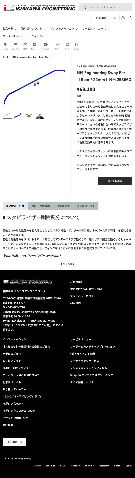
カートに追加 (115, 180)
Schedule (15, 49)
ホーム (6, 56)
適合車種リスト (86, 206)
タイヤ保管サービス (82, 382)
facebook (35, 49)
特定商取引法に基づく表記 (86, 289)
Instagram (57, 49)
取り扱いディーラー (14, 389)
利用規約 (75, 303)
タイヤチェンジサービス (84, 361)
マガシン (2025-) (13, 403)
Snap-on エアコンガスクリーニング (91, 375)
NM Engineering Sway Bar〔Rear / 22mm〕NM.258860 (31, 56)
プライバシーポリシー (83, 296)
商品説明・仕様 (15, 206)
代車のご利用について (16, 368)
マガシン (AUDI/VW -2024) (19, 410)
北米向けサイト (12, 382)
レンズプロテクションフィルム (88, 368)
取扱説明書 (63, 206)
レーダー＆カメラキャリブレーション (92, 346)
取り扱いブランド (13, 361)
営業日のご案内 (12, 354)
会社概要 (8, 425)
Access (5, 49)
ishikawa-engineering (20, 458)
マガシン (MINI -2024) (16, 418)
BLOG (25, 49)
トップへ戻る (67, 263)
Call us (76, 49)
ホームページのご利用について (21, 375)
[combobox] (105, 7)
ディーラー (38, 36)
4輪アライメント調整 (82, 354)
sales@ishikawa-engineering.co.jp (34, 312)
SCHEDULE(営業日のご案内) (33, 325)
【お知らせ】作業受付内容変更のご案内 (26, 346)
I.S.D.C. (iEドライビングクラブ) (22, 396)
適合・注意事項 (40, 206)
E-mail (67, 49)
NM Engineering (85, 65)
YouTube (45, 49)
